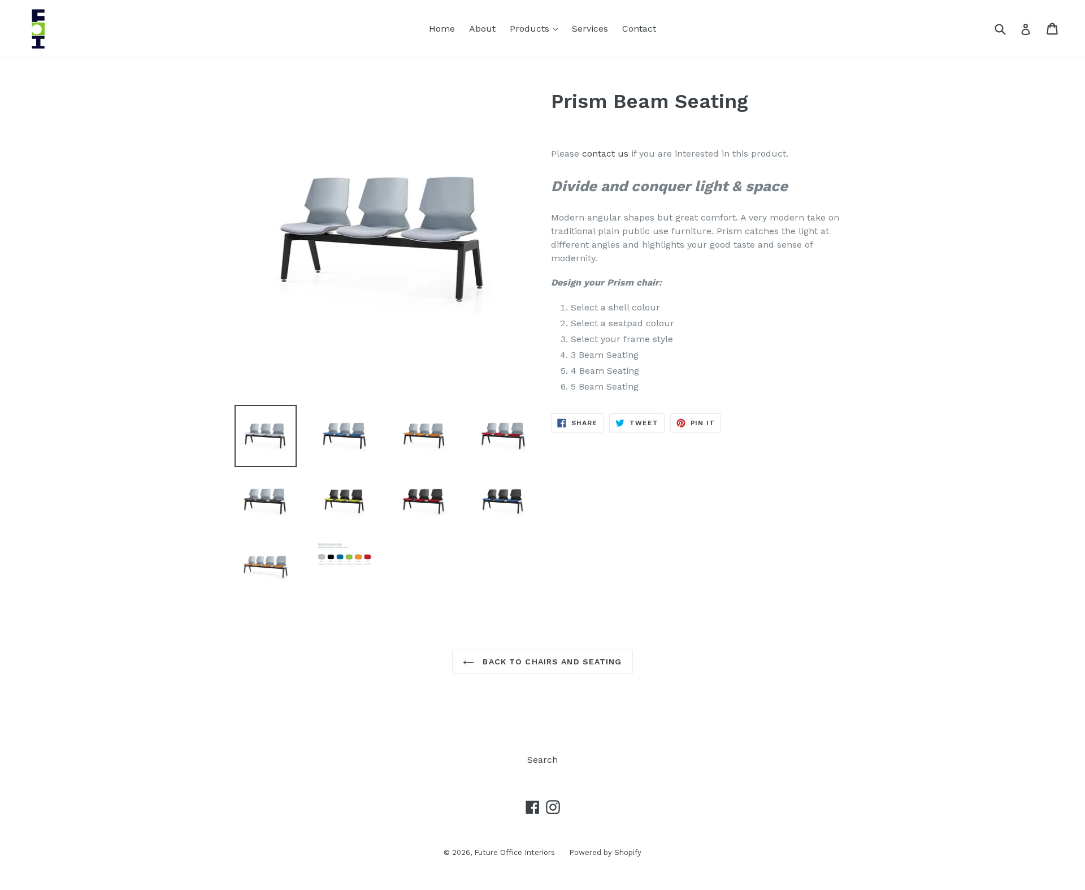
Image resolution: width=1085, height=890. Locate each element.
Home (442, 28)
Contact (639, 28)
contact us (605, 153)
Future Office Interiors (514, 852)
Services (590, 28)
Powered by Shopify (605, 852)
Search (542, 759)
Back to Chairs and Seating (551, 661)
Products (536, 28)
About (482, 28)
